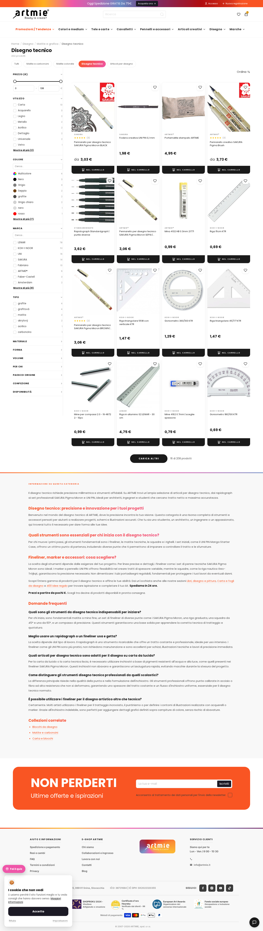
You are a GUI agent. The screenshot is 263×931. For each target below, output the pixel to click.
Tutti (16, 63)
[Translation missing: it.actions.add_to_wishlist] (109, 87)
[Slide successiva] (110, 107)
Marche (235, 29)
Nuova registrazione (236, 3)
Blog (84, 871)
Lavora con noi (91, 859)
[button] (243, 72)
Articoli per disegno (121, 63)
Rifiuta (12, 920)
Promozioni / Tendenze (33, 29)
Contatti (87, 865)
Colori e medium (71, 29)
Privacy (34, 871)
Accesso (213, 3)
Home (15, 44)
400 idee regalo (57, 586)
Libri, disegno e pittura (201, 581)
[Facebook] (202, 888)
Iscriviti (224, 783)
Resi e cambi (37, 852)
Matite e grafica (47, 44)
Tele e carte (100, 29)
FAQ (32, 859)
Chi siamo (88, 847)
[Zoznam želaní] (238, 14)
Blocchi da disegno (44, 727)
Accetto (38, 911)
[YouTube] (220, 888)
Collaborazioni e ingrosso (97, 852)
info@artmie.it (202, 864)
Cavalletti (125, 29)
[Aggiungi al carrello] (93, 170)
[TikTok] (229, 888)
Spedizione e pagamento (45, 847)
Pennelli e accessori (155, 29)
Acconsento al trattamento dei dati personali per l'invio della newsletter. (181, 795)
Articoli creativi (190, 29)
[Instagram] (211, 888)
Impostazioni (60, 920)
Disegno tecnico (92, 63)
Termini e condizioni (42, 865)
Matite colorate (65, 63)
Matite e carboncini (37, 63)
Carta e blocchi (42, 738)
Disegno (216, 29)
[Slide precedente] (75, 107)
